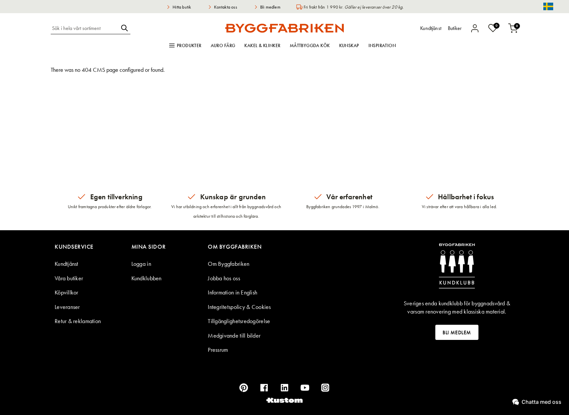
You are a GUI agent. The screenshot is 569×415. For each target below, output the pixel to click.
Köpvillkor (66, 292)
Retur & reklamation (78, 321)
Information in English (232, 292)
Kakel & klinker (262, 45)
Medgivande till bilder (234, 335)
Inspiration (382, 45)
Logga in (141, 263)
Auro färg (223, 45)
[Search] (124, 28)
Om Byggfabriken (228, 263)
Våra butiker (69, 278)
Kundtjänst (66, 263)
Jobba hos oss (224, 278)
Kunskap (349, 45)
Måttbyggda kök (310, 45)
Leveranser (67, 307)
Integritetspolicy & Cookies (239, 307)
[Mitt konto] (475, 28)
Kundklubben (146, 278)
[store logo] (284, 28)
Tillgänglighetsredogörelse (239, 321)
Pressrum (218, 349)
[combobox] (85, 28)
